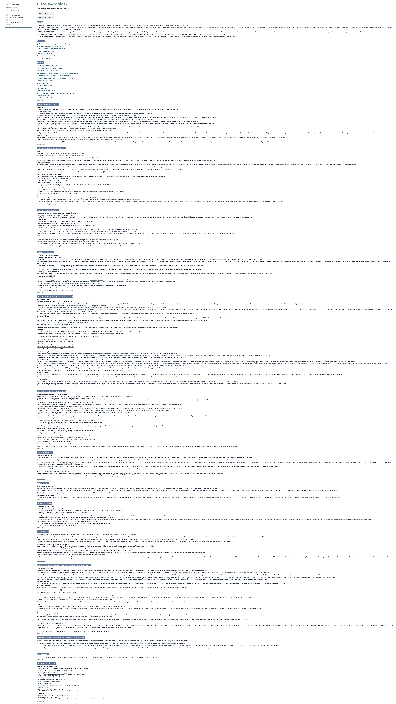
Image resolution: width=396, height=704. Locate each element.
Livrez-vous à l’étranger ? (44, 58)
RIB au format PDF (43, 687)
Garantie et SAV (41, 83)
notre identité (66, 290)
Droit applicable (41, 95)
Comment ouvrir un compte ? (46, 56)
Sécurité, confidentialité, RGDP (46, 90)
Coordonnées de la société (45, 98)
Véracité (11, 22)
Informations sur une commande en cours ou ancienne (54, 78)
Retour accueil (43, 14)
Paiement (12, 15)
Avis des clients (41, 88)
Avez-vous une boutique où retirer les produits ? (51, 49)
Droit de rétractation (43, 80)
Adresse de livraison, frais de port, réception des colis (53, 76)
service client (136, 200)
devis (52, 280)
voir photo (68, 670)
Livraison (11, 17)
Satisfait (11, 20)
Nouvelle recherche (45, 17)
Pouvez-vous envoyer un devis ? (47, 51)
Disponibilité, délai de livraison (46, 66)
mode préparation (79, 158)
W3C (7, 29)
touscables (56, 3)
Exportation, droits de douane (46, 70)
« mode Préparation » (96, 280)
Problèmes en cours (15, 25)
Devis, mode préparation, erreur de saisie (49, 68)
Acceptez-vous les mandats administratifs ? (50, 46)
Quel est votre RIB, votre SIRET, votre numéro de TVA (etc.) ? (55, 44)
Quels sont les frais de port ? (45, 53)
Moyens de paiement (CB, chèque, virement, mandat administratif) (57, 73)
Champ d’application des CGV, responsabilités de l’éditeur (54, 93)
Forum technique (14, 10)
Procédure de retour (43, 85)
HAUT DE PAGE (41, 100)
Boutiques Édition (85, 25)
